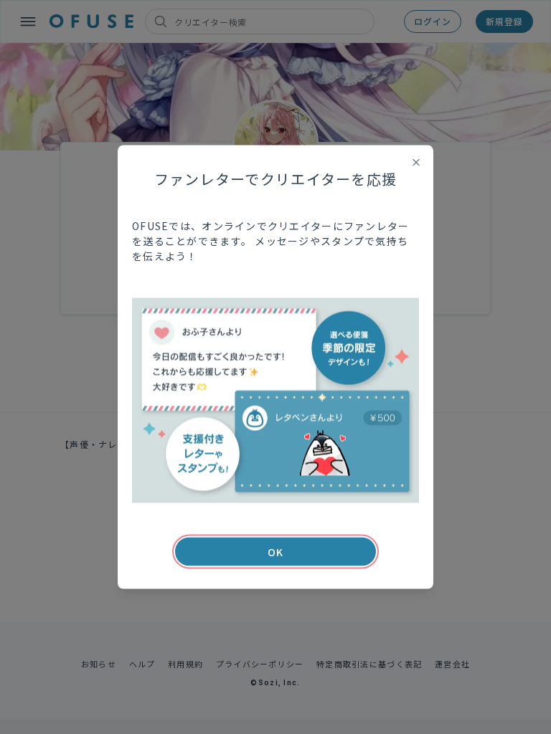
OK (275, 552)
